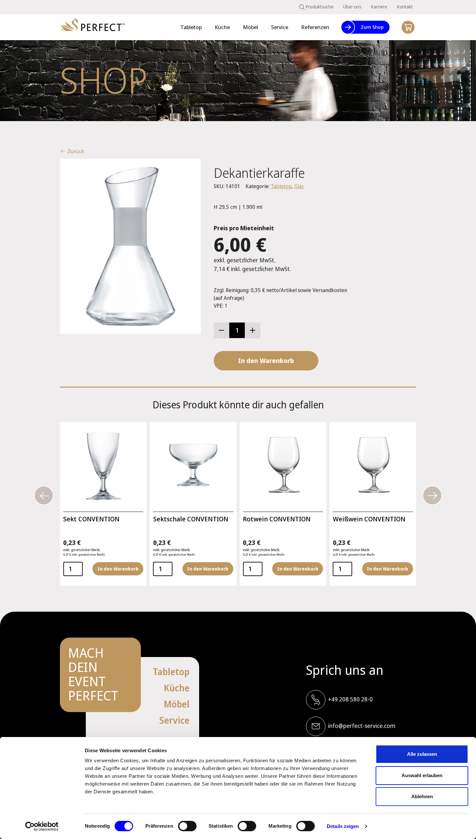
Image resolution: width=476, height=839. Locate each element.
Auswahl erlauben (422, 775)
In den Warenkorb (266, 360)
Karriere (379, 7)
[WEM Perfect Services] (92, 27)
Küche (176, 688)
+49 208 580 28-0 (350, 699)
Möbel (176, 704)
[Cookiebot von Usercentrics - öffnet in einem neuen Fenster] (42, 826)
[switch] (187, 826)
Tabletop (281, 186)
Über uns (352, 7)
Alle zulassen (422, 754)
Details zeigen (343, 826)
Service (174, 720)
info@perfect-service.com (361, 726)
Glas (299, 186)
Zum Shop (372, 27)
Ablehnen (422, 796)
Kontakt (405, 7)
